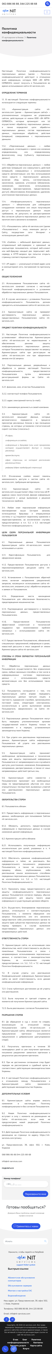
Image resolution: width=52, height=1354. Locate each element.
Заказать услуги (18, 1345)
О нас (15, 1339)
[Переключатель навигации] (47, 12)
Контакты (38, 1342)
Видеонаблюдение (17, 1295)
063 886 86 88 (10, 3)
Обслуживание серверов (20, 1285)
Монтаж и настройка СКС (20, 1290)
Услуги (26, 1348)
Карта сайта (36, 1345)
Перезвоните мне (35, 1193)
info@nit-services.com (20, 1313)
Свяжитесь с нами (27, 1226)
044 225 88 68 (28, 3)
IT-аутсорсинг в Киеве (12, 37)
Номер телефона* (12, 1178)
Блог (25, 1339)
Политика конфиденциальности (24, 1341)
